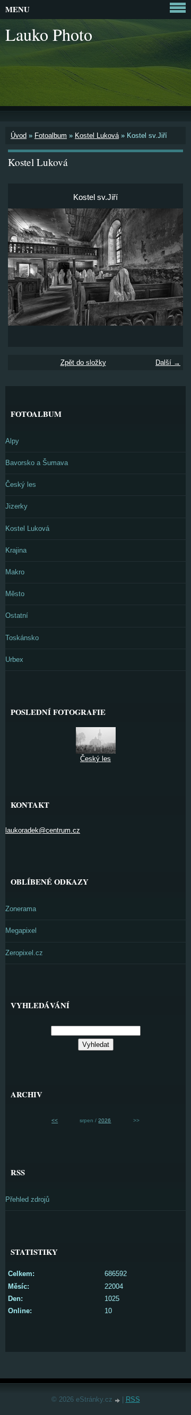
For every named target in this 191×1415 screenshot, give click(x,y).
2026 (104, 1120)
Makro (14, 572)
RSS (133, 1399)
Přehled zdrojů (27, 1199)
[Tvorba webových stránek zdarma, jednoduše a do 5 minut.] (118, 1400)
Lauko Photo (48, 34)
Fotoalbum (50, 135)
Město (14, 594)
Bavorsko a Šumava (36, 463)
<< (54, 1120)
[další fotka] (166, 266)
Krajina (16, 550)
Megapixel (21, 930)
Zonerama (20, 909)
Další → (167, 362)
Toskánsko (22, 638)
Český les (20, 484)
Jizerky (16, 506)
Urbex (14, 659)
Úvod (19, 135)
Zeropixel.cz (24, 953)
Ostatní (16, 615)
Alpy (12, 441)
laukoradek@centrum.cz (42, 830)
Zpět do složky (83, 362)
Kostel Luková (97, 135)
